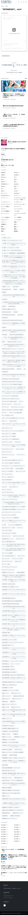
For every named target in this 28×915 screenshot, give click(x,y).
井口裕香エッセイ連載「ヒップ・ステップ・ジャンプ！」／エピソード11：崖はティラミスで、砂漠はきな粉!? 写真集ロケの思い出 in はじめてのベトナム (14, 867)
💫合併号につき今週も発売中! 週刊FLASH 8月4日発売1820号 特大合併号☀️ (13, 125)
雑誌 (2, 163)
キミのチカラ (24, 913)
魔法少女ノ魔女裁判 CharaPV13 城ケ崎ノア (17, 141)
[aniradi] (16, 2)
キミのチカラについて (8, 895)
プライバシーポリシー (8, 897)
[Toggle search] (23, 2)
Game (9, 140)
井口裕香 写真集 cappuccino (7, 159)
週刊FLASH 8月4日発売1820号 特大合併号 (13, 106)
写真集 (2, 158)
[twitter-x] (18, 2)
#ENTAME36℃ (6, 56)
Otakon (3, 154)
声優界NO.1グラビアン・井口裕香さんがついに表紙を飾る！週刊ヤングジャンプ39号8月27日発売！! (14, 95)
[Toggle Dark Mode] (21, 2)
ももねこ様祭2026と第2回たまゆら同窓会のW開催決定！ (13, 148)
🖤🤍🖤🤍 (3, 861)
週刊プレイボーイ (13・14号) (7, 165)
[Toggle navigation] (26, 2)
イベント (2, 147)
